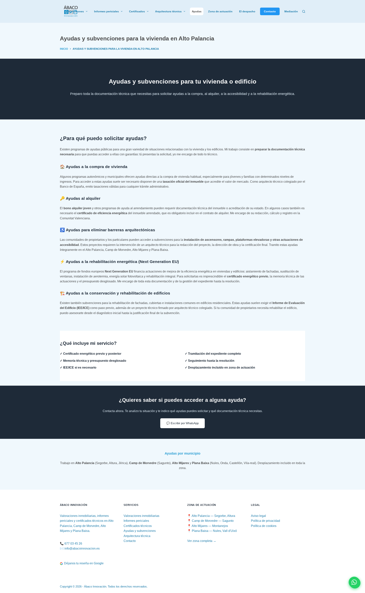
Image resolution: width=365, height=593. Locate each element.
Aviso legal (258, 515)
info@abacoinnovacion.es (82, 548)
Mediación (291, 11)
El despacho (247, 11)
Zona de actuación (220, 11)
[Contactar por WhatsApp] (354, 582)
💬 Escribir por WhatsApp (182, 423)
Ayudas (197, 11)
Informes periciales (106, 11)
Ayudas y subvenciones (140, 530)
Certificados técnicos (138, 525)
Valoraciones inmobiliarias (141, 515)
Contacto (270, 11)
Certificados (137, 11)
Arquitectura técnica (168, 11)
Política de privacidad (265, 520)
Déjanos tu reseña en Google (84, 563)
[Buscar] (303, 11)
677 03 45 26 (73, 543)
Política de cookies (263, 525)
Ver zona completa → (201, 540)
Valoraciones (75, 11)
